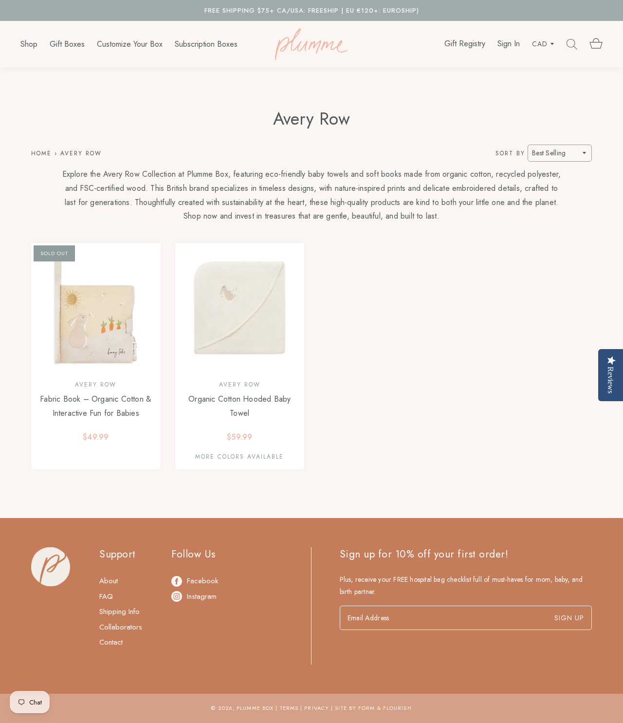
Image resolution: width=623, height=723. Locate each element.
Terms (289, 708)
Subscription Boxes (206, 44)
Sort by (510, 153)
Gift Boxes (67, 44)
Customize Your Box (130, 44)
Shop (28, 44)
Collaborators (120, 627)
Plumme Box (255, 708)
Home (41, 153)
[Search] (572, 44)
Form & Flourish (385, 708)
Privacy (316, 708)
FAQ (106, 596)
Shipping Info (119, 611)
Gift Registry (464, 44)
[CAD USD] (543, 44)
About (108, 580)
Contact (111, 642)
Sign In (508, 44)
